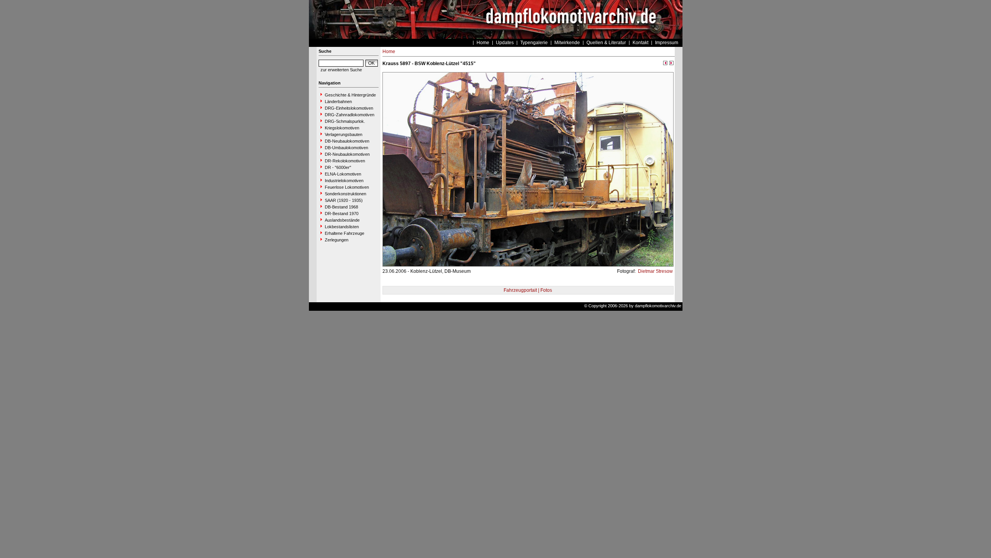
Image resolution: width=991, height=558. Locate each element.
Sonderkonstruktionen (345, 193)
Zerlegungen (336, 240)
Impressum (666, 42)
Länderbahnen (338, 101)
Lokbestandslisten (342, 226)
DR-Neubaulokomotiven (347, 154)
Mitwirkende (567, 42)
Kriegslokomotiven (342, 128)
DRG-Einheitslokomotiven (349, 108)
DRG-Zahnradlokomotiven (349, 114)
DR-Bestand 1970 (341, 213)
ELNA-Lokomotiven (343, 174)
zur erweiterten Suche (341, 69)
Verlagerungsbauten (343, 134)
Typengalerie (534, 42)
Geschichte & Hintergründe (350, 95)
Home (483, 42)
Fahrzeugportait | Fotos (528, 290)
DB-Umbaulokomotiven (346, 147)
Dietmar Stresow (655, 271)
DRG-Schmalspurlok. (345, 121)
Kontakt (640, 42)
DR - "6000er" (338, 167)
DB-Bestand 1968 (341, 207)
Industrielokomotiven (344, 180)
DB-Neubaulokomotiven (347, 141)
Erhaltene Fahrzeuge (344, 233)
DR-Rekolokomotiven (345, 160)
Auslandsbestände (342, 220)
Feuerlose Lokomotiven (347, 187)
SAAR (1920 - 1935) (344, 200)
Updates (505, 42)
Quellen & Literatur (606, 42)
